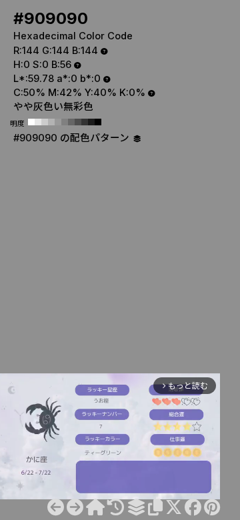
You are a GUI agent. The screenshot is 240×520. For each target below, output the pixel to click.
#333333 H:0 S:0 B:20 (84, 122)
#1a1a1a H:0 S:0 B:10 (91, 122)
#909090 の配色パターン (72, 138)
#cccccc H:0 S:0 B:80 (44, 122)
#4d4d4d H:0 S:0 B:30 (78, 122)
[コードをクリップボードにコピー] (155, 507)
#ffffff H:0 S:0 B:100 (31, 122)
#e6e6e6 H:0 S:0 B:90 (38, 122)
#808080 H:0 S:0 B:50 (64, 122)
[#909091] (75, 507)
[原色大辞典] (95, 507)
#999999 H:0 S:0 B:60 (58, 122)
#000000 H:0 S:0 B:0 (98, 122)
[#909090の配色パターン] (136, 507)
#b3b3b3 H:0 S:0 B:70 (51, 122)
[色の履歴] (115, 507)
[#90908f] (55, 507)
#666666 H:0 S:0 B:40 (71, 122)
